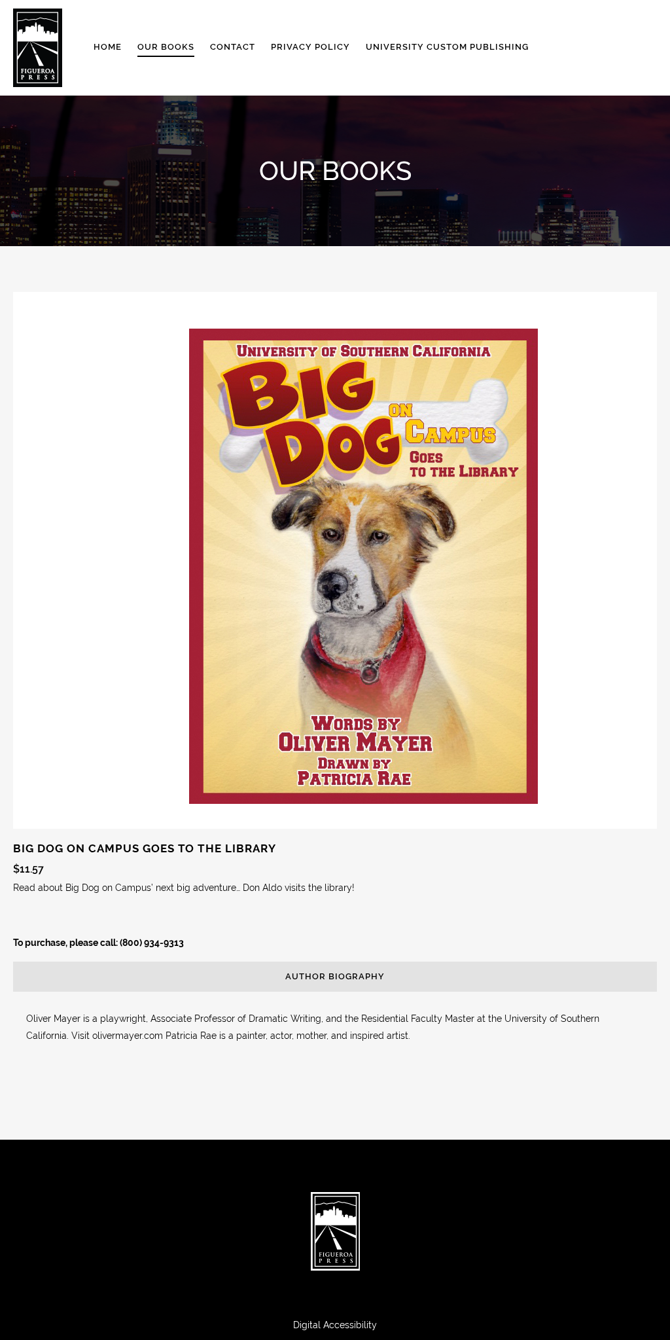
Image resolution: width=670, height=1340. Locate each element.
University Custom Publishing (447, 47)
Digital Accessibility (335, 1325)
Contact (232, 47)
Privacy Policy (310, 47)
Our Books (165, 47)
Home (108, 47)
